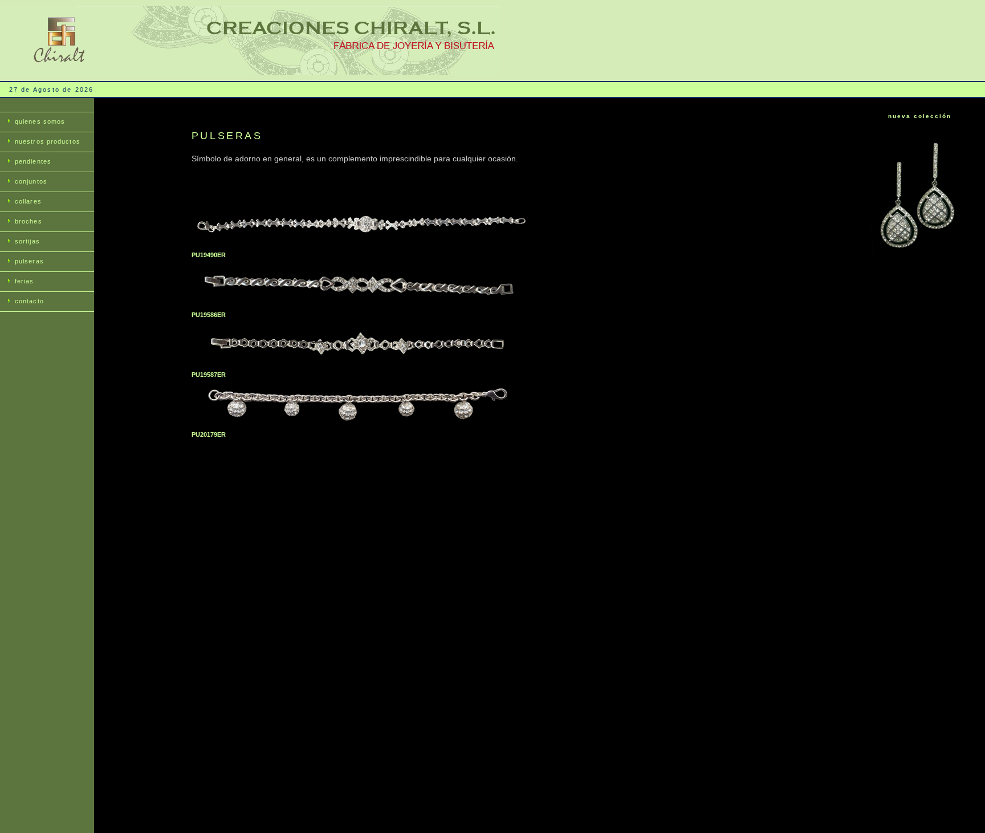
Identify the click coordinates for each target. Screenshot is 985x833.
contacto (29, 301)
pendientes (33, 161)
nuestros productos (47, 141)
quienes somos (40, 121)
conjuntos (31, 181)
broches (28, 221)
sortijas (27, 241)
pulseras (29, 261)
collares (28, 201)
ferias (24, 281)
